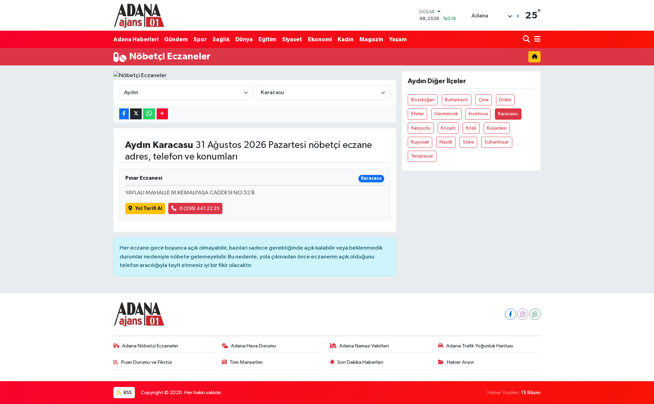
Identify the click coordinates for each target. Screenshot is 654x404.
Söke (468, 142)
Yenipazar (422, 156)
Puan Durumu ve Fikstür (146, 362)
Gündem (176, 39)
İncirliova (478, 113)
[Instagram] (522, 314)
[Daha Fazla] (162, 114)
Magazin (371, 39)
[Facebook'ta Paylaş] (124, 114)
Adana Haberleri (135, 39)
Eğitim (267, 39)
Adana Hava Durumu (253, 345)
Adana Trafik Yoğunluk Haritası (479, 345)
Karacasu (508, 113)
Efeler (417, 113)
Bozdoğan (423, 99)
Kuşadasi (497, 128)
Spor (200, 39)
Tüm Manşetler (246, 362)
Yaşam (398, 39)
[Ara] (527, 39)
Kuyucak (420, 142)
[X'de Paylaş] (136, 114)
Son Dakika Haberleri (360, 362)
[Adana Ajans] (139, 15)
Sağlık (221, 39)
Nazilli (445, 142)
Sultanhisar (496, 142)
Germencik (446, 113)
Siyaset (292, 39)
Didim (505, 99)
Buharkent (456, 99)
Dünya (244, 39)
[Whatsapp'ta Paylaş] (149, 114)
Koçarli (448, 128)
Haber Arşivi (460, 362)
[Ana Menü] (536, 39)
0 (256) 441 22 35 (199, 208)
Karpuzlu (421, 128)
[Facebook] (510, 314)
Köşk (471, 128)
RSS (127, 392)
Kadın (346, 39)
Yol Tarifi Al (148, 208)
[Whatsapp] (535, 314)
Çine (484, 99)
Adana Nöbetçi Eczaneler (150, 345)
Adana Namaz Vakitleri (364, 345)
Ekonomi (320, 39)
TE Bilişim (531, 392)
